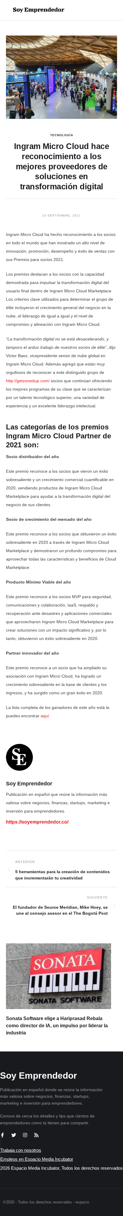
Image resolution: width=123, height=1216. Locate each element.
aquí (45, 715)
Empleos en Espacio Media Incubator (36, 1159)
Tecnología (61, 135)
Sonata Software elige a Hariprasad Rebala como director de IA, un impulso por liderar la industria (57, 1025)
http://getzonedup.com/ (28, 380)
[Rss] (36, 1135)
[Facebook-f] (2, 1135)
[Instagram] (25, 1135)
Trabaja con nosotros (20, 1150)
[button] (99, 10)
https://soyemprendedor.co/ (37, 822)
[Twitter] (13, 1135)
